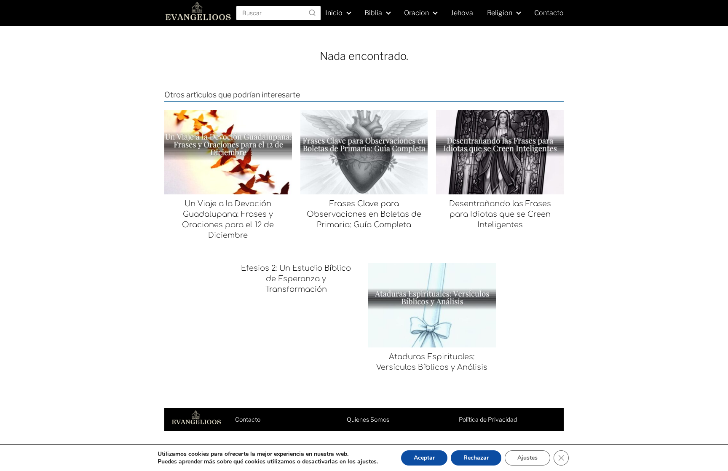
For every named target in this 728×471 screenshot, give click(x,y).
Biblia (373, 13)
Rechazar (476, 458)
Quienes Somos (368, 419)
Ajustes (527, 458)
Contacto (549, 13)
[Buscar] (312, 12)
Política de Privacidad (488, 419)
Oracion (416, 13)
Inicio (334, 13)
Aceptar (424, 458)
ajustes (367, 462)
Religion (499, 13)
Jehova (462, 13)
